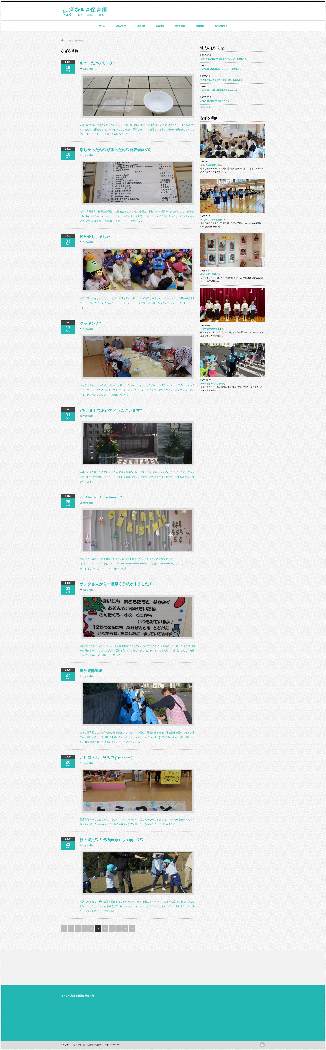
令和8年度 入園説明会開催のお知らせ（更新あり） (223, 59)
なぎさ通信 (180, 26)
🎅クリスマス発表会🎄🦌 (212, 329)
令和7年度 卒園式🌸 (210, 274)
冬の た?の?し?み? (97, 63)
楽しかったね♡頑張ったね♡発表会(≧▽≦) (115, 150)
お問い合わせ (221, 26)
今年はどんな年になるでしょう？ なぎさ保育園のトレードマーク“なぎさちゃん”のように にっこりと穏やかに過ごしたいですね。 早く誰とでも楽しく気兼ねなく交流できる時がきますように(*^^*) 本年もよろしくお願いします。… (137, 477)
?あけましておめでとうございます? (111, 410)
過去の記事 (205, 107)
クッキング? (90, 323)
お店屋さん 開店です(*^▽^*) (106, 757)
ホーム (102, 26)
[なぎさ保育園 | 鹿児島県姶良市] (84, 14)
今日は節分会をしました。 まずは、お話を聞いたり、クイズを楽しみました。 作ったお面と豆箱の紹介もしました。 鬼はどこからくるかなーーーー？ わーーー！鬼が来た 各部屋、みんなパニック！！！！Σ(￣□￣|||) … (137, 303)
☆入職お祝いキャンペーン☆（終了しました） (221, 80)
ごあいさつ (121, 26)
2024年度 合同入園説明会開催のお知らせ (220, 90)
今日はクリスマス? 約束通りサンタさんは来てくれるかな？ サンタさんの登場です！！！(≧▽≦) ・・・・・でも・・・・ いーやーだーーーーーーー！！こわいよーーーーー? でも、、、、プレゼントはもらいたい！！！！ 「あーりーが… (137, 564)
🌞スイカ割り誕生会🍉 (211, 165)
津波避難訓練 (91, 671)
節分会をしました (95, 236)
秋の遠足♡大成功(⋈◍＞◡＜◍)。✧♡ (112, 840)
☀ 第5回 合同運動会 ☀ (213, 219)
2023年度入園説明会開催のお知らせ (217, 101)
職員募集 (200, 26)
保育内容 (141, 26)
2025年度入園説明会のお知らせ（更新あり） (221, 69)
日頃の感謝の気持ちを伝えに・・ (215, 383)
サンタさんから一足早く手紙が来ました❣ (116, 584)
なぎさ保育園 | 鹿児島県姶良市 (77, 995)
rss (262, 1044)
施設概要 (160, 26)
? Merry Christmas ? (101, 497)
